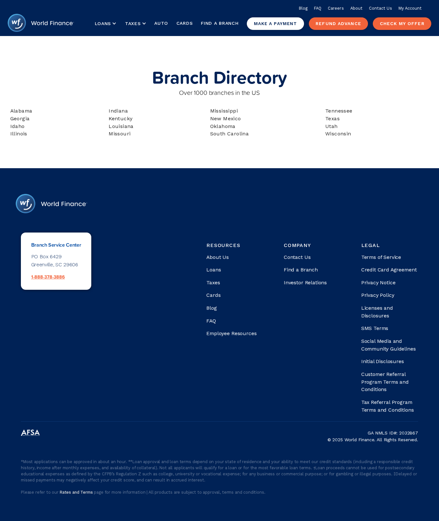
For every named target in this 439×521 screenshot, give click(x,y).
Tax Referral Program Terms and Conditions (387, 406)
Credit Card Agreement (389, 270)
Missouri (119, 134)
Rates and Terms (77, 492)
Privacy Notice (378, 282)
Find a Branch (219, 23)
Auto (161, 23)
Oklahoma (223, 126)
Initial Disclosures (382, 361)
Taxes (133, 23)
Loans (213, 270)
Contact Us (380, 8)
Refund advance (338, 23)
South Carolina (229, 134)
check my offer (402, 23)
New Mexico (225, 118)
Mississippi (224, 111)
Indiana (118, 111)
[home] (41, 23)
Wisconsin (338, 134)
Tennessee (339, 111)
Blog (303, 8)
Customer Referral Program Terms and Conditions (385, 382)
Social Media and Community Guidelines (388, 345)
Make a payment (275, 23)
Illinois (18, 134)
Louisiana (121, 126)
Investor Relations (305, 282)
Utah (331, 126)
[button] (105, 24)
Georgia (20, 118)
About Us (217, 257)
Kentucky (120, 118)
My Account (410, 8)
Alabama (21, 111)
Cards (184, 23)
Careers (336, 8)
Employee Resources (231, 333)
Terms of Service (381, 257)
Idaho (17, 126)
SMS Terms (375, 328)
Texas (332, 118)
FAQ (317, 8)
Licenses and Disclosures (377, 312)
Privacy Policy (377, 295)
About (356, 8)
